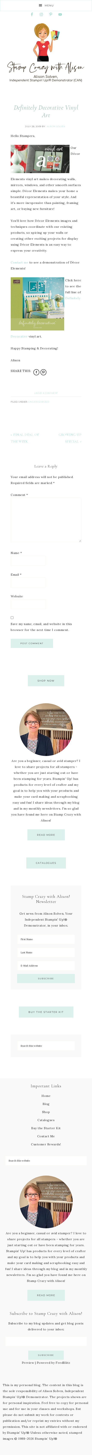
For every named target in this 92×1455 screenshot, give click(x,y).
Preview (28, 1363)
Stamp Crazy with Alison (46, 53)
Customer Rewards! (46, 1144)
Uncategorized (38, 401)
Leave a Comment (46, 393)
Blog (46, 1104)
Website (17, 596)
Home (46, 1096)
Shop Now (46, 680)
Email (16, 575)
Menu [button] (49, 5)
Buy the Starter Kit (46, 1012)
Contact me (19, 262)
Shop (46, 1112)
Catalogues (46, 862)
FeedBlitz (63, 1363)
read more (46, 834)
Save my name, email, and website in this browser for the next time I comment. (41, 627)
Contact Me (46, 1136)
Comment (19, 495)
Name (16, 553)
